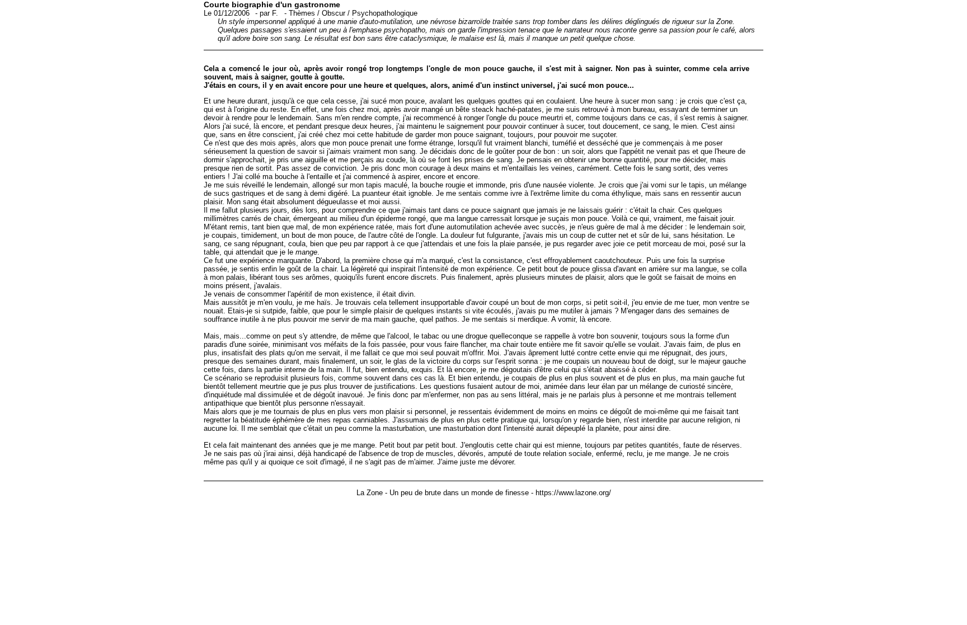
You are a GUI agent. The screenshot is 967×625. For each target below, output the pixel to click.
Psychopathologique (384, 13)
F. (275, 13)
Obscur (333, 13)
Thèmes (302, 13)
